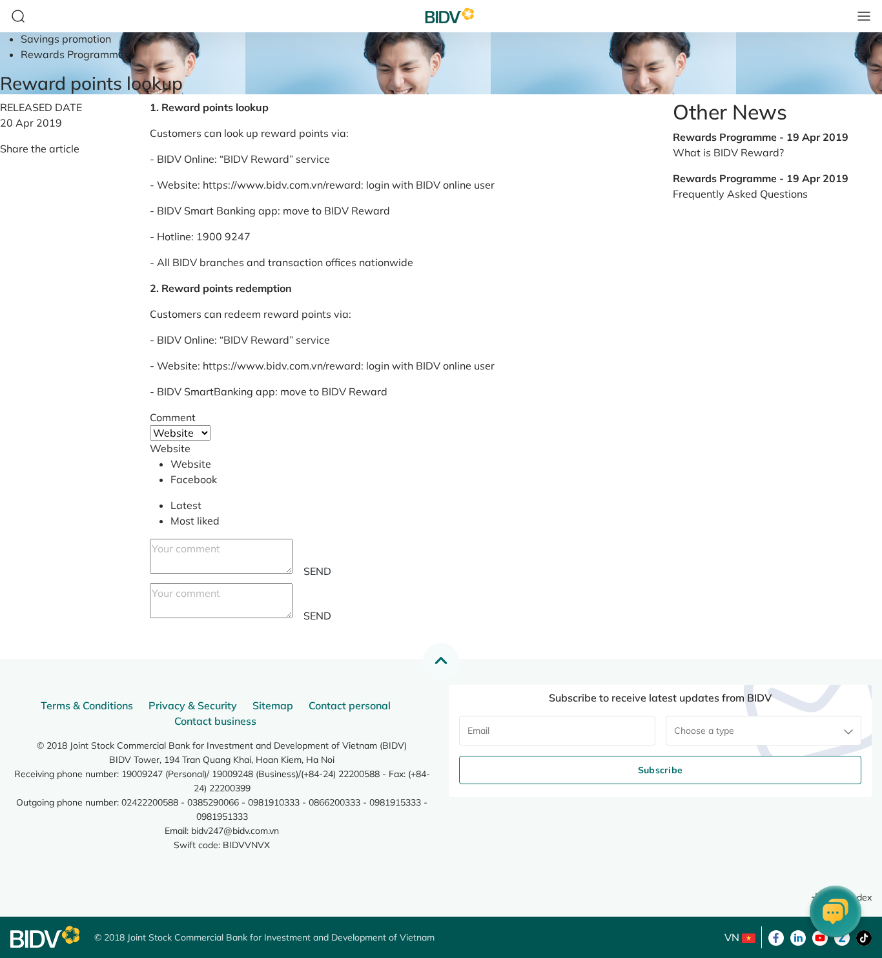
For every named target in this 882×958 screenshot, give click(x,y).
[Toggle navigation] (864, 16)
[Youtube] (820, 936)
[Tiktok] (864, 936)
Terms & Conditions (87, 705)
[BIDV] (45, 937)
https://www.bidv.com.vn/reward (282, 184)
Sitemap (272, 705)
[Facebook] (776, 936)
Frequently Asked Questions (740, 193)
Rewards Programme (72, 54)
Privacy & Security (193, 705)
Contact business (215, 720)
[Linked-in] (798, 936)
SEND (317, 571)
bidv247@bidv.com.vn (235, 831)
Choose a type (704, 730)
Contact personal (350, 705)
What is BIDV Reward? (728, 152)
